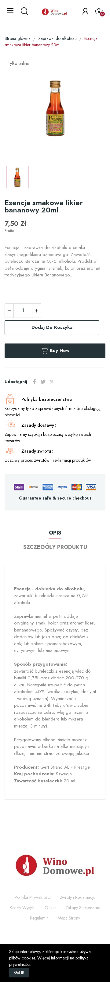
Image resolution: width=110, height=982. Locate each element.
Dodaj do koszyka (51, 327)
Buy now (59, 350)
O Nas (50, 908)
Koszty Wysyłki (22, 908)
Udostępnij (34, 381)
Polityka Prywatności (33, 897)
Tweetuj (43, 381)
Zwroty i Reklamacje (77, 897)
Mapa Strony (69, 918)
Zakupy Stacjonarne (82, 908)
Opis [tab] (55, 533)
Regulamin (39, 918)
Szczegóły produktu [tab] (55, 547)
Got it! (19, 972)
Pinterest (51, 381)
